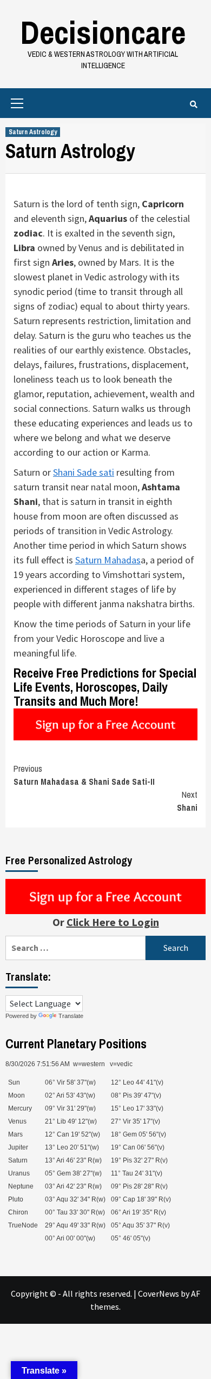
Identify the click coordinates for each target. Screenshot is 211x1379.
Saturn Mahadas (108, 560)
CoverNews (158, 1293)
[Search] (193, 104)
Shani (187, 801)
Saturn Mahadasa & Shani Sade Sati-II (84, 775)
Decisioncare (103, 32)
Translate (70, 1016)
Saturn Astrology (33, 132)
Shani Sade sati (83, 472)
